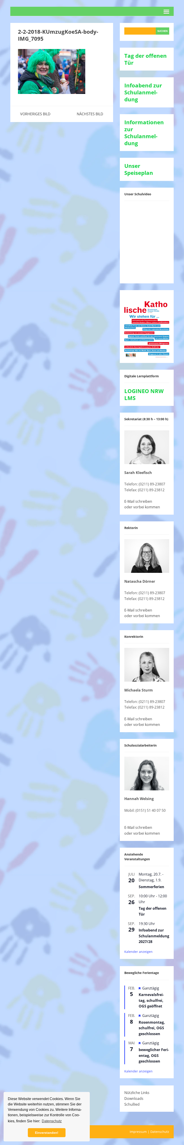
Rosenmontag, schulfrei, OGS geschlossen (152, 1028)
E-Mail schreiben (138, 501)
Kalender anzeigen (138, 951)
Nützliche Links (136, 1092)
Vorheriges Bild (35, 113)
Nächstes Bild (90, 113)
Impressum (138, 1131)
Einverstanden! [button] (46, 1132)
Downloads (133, 1098)
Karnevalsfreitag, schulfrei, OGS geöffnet (151, 1000)
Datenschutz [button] (52, 1121)
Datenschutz (159, 1131)
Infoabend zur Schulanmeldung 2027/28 (154, 936)
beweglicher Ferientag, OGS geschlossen (154, 1055)
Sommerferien (151, 886)
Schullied (132, 1104)
